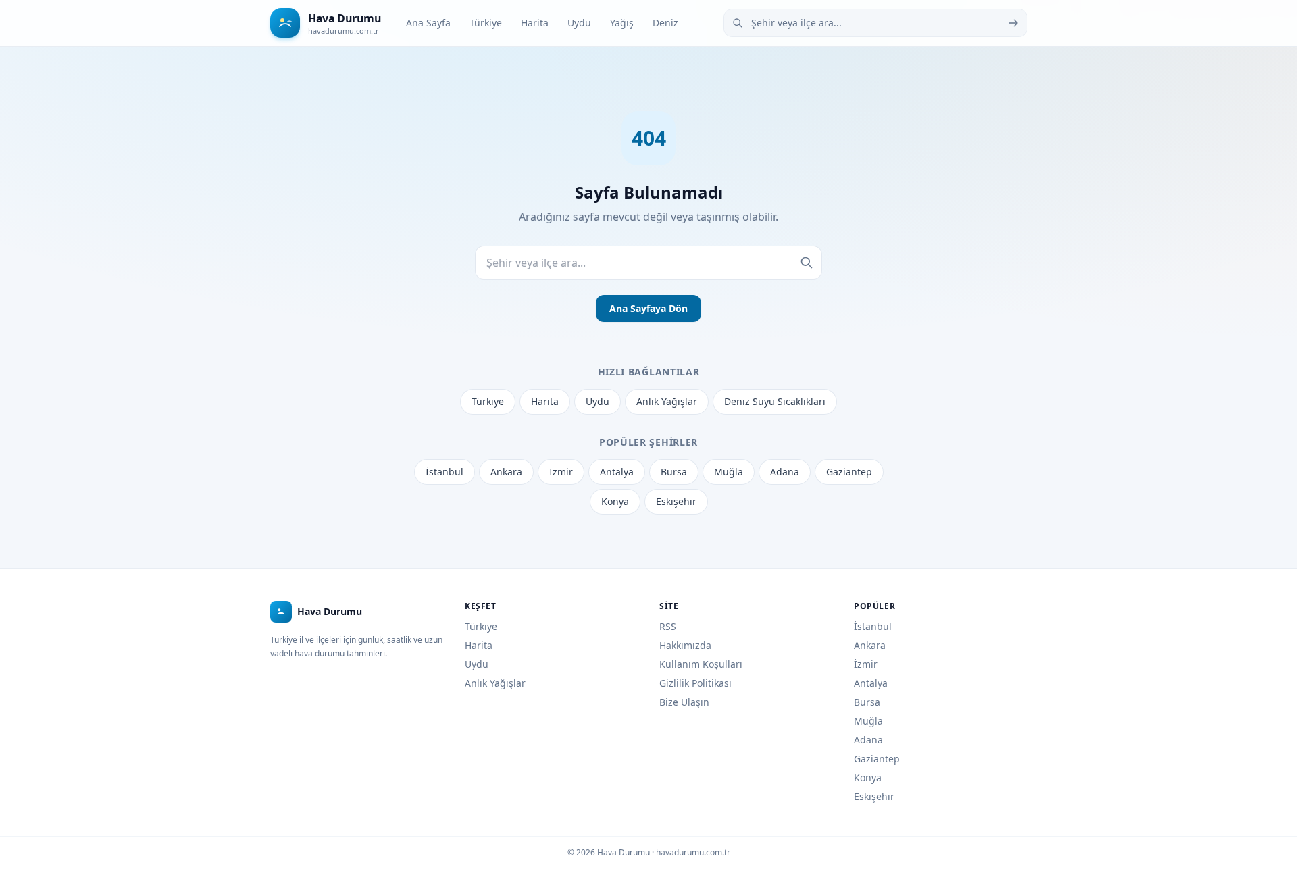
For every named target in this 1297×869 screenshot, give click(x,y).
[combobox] (875, 22)
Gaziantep (849, 471)
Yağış (622, 22)
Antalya (617, 471)
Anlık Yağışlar (666, 401)
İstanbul (444, 471)
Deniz (665, 22)
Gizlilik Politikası (695, 683)
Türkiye (485, 22)
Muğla (728, 471)
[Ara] (1013, 23)
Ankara (506, 471)
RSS (667, 626)
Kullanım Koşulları (700, 664)
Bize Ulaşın (684, 701)
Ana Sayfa (428, 22)
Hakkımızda (685, 645)
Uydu (579, 22)
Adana (784, 471)
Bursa (674, 471)
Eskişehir (676, 501)
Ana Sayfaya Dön (648, 308)
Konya (615, 501)
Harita (535, 22)
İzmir (561, 471)
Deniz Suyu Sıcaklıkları (774, 401)
